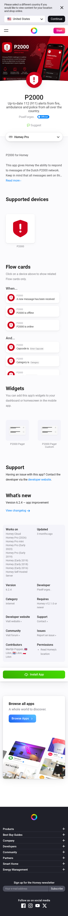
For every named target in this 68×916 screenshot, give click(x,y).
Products (8, 829)
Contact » (42, 621)
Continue (56, 19)
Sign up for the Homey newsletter (34, 882)
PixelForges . (44, 589)
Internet (10, 603)
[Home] (34, 30)
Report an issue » (46, 635)
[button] (24, 19)
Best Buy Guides (12, 834)
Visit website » (14, 621)
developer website (39, 479)
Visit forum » (13, 635)
